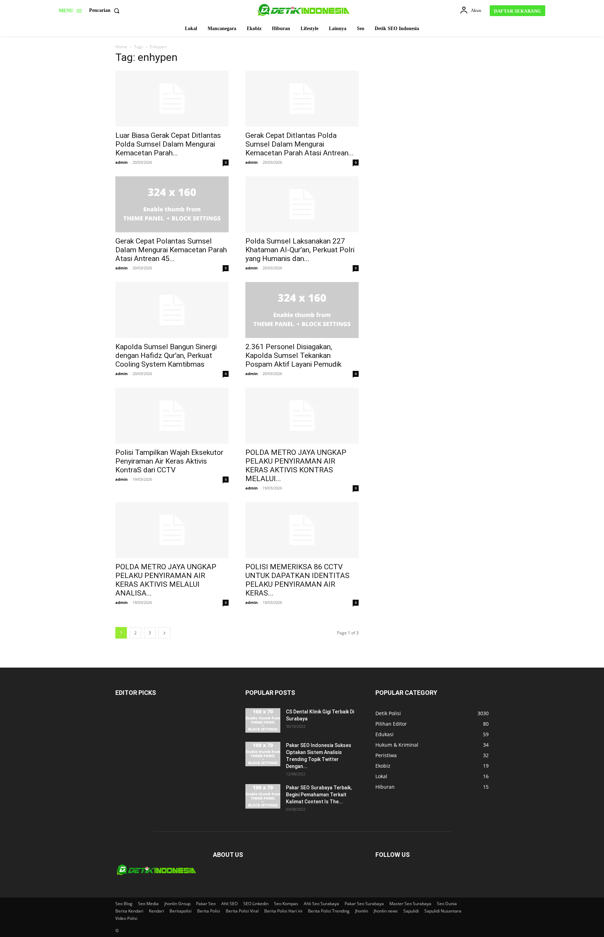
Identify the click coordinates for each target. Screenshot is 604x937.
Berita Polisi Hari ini (283, 911)
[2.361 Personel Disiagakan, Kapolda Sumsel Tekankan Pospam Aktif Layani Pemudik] (302, 310)
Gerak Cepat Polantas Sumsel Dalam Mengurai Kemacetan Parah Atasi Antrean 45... (171, 250)
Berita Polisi (208, 911)
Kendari (156, 911)
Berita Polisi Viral (242, 911)
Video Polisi (126, 918)
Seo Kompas (286, 904)
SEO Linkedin (255, 904)
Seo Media (148, 904)
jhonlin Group (177, 904)
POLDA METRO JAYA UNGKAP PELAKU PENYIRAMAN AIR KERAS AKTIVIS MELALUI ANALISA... (165, 580)
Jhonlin (361, 911)
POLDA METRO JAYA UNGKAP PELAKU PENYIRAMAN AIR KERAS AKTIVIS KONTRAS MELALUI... (295, 465)
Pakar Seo (206, 904)
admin (121, 162)
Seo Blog (123, 904)
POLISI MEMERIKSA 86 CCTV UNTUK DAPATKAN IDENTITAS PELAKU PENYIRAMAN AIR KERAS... (297, 580)
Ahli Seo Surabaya (321, 904)
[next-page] (164, 633)
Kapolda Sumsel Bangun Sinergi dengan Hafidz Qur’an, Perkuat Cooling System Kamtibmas (166, 355)
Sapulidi (411, 911)
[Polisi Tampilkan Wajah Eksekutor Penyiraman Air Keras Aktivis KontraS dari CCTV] (172, 416)
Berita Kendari (129, 911)
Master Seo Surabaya (410, 904)
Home (121, 47)
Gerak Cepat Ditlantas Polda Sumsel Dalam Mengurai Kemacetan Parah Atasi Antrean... (299, 144)
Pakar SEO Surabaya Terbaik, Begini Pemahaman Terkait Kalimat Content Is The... (319, 794)
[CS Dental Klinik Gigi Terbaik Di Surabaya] (262, 720)
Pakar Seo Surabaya (364, 904)
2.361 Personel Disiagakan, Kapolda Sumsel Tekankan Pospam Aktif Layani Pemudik (293, 355)
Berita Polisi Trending (329, 911)
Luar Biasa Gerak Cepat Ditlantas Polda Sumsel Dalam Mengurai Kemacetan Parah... (168, 144)
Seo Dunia (447, 904)
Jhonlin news (386, 911)
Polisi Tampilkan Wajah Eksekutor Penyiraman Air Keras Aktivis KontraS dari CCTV (169, 461)
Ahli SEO (229, 904)
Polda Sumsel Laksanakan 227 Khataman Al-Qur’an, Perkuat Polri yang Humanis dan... (299, 250)
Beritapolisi (181, 911)
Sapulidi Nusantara (442, 911)
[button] (105, 10)
